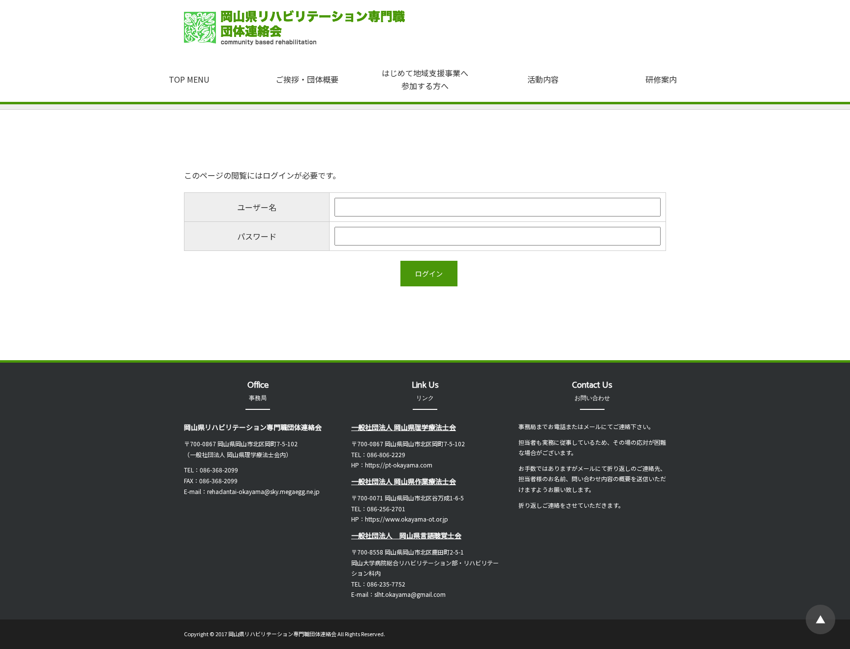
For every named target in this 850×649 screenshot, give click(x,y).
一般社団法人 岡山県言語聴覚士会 (406, 535)
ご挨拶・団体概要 (306, 79)
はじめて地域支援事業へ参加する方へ (425, 79)
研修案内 (661, 79)
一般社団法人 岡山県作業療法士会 (403, 481)
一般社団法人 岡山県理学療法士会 (403, 427)
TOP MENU (189, 79)
